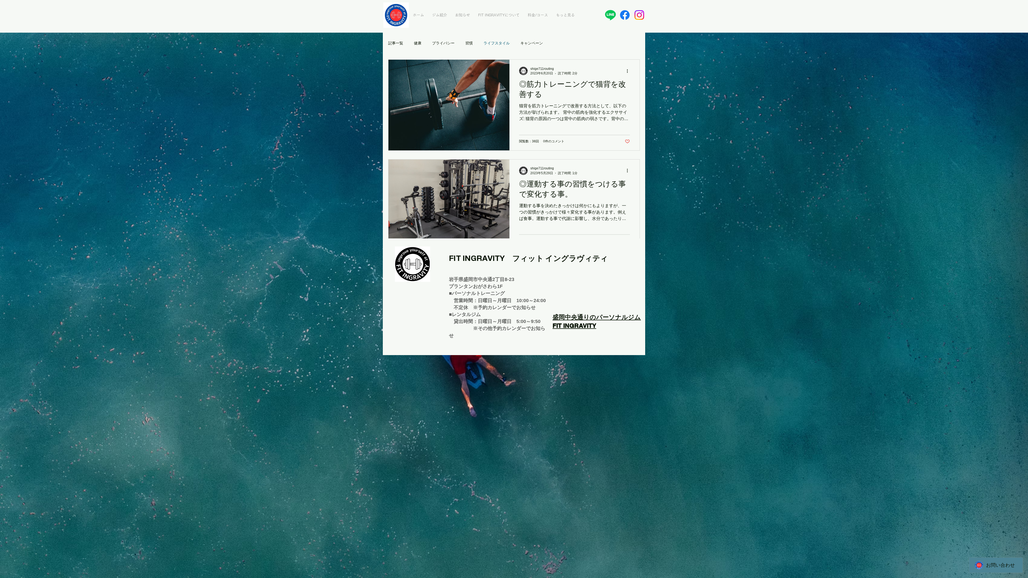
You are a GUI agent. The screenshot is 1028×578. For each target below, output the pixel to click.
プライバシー (443, 43)
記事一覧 (395, 43)
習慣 (469, 43)
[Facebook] (624, 15)
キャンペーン (531, 43)
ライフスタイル (496, 43)
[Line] (610, 15)
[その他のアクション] (629, 71)
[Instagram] (639, 15)
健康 (417, 43)
